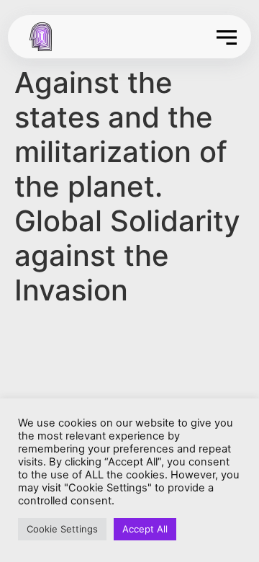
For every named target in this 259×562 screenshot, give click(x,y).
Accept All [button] (145, 529)
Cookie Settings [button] (62, 529)
